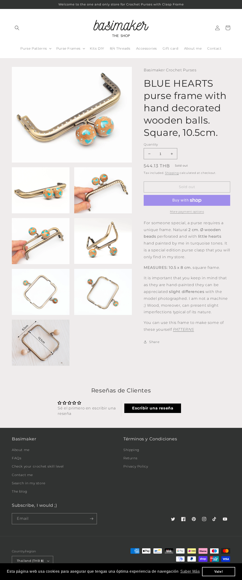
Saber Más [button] (190, 571)
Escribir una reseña (152, 408)
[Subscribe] (91, 518)
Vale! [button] (218, 571)
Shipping (172, 173)
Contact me (22, 475)
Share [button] (154, 342)
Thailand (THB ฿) (30, 561)
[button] (17, 28)
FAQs (16, 458)
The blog (19, 491)
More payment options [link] (187, 211)
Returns (130, 458)
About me (21, 450)
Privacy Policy (135, 466)
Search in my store (28, 483)
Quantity (151, 144)
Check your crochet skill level (38, 466)
